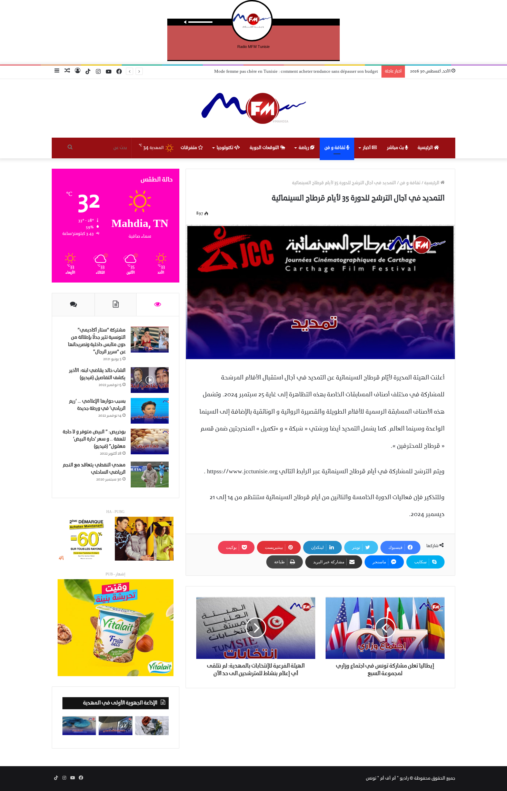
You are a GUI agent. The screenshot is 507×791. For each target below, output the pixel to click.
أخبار (367, 148)
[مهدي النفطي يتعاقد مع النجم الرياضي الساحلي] (150, 474)
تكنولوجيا (225, 148)
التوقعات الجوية (265, 148)
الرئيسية (426, 148)
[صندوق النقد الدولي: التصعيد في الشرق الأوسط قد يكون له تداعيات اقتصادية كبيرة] (115, 725)
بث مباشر (396, 148)
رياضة (304, 148)
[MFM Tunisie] (253, 108)
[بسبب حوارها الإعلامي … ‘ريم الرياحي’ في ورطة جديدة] (150, 411)
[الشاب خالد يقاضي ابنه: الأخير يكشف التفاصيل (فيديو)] (150, 380)
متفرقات (189, 148)
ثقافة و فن (335, 148)
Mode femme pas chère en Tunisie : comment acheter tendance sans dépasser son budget (296, 71)
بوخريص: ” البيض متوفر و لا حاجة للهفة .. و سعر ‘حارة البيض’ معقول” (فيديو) (94, 439)
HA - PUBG (115, 512)
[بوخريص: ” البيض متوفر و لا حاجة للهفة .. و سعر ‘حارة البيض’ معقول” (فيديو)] (150, 441)
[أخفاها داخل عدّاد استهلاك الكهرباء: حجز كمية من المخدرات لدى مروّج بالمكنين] (79, 725)
